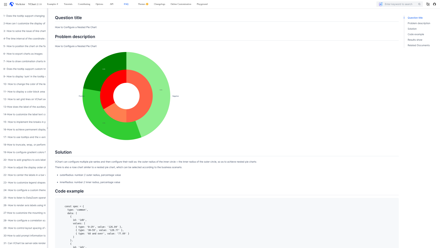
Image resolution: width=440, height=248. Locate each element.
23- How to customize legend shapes (23, 182)
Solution (412, 28)
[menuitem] (23, 15)
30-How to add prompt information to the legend (23, 235)
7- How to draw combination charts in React (23, 61)
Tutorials (68, 4)
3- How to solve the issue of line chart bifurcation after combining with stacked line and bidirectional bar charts (23, 30)
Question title (415, 17)
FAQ (126, 4)
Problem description (419, 23)
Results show (415, 39)
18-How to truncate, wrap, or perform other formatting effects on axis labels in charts (23, 144)
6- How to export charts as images (22, 53)
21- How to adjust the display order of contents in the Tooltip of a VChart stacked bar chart (23, 167)
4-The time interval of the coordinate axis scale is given (23, 38)
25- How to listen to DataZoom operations (23, 197)
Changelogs (159, 4)
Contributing (84, 4)
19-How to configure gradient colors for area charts (23, 152)
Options (99, 4)
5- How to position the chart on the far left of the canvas (23, 46)
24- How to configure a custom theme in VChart (23, 190)
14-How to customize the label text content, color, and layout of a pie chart (23, 114)
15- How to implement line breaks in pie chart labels (23, 121)
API (111, 4)
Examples (51, 4)
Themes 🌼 (143, 4)
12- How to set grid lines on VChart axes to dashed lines (23, 99)
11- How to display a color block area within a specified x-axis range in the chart (23, 91)
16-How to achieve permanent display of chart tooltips (23, 129)
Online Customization (181, 4)
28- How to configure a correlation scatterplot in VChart (23, 220)
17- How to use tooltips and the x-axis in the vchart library (23, 137)
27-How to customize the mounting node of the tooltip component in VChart (23, 212)
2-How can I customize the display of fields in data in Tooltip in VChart (23, 23)
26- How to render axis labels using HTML (23, 205)
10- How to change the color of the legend (23, 83)
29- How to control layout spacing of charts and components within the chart (23, 227)
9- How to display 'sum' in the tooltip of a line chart (23, 76)
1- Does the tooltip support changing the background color (23, 15)
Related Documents (419, 45)
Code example (416, 34)
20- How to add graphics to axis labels (23, 159)
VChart (35, 4)
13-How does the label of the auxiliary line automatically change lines (23, 106)
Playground (202, 4)
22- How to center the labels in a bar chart (23, 174)
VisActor (20, 4)
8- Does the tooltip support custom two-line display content (23, 68)
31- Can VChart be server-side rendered (23, 243)
